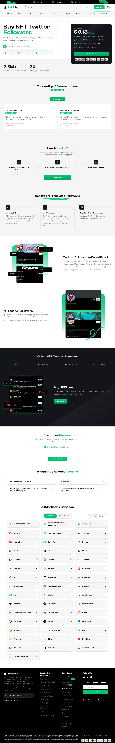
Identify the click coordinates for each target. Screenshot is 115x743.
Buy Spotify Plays (45, 699)
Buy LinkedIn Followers (47, 696)
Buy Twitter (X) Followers (47, 682)
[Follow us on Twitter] (88, 677)
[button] (108, 7)
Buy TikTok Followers (46, 686)
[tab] (50, 515)
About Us (65, 716)
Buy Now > (60, 401)
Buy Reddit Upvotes (46, 689)
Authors (64, 727)
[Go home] (11, 7)
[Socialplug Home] (11, 673)
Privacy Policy (87, 735)
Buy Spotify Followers (46, 703)
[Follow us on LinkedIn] (91, 677)
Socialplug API (66, 709)
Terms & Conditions (98, 735)
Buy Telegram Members (47, 715)
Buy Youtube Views (46, 712)
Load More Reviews (57, 459)
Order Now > (91, 54)
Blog (63, 713)
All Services (43, 679)
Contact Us (65, 692)
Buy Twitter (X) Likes (46, 693)
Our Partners (66, 703)
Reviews (64, 720)
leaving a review (71, 442)
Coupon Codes (67, 723)
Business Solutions (68, 699)
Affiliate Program (67, 706)
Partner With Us (67, 696)
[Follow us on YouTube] (84, 677)
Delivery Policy (107, 735)
